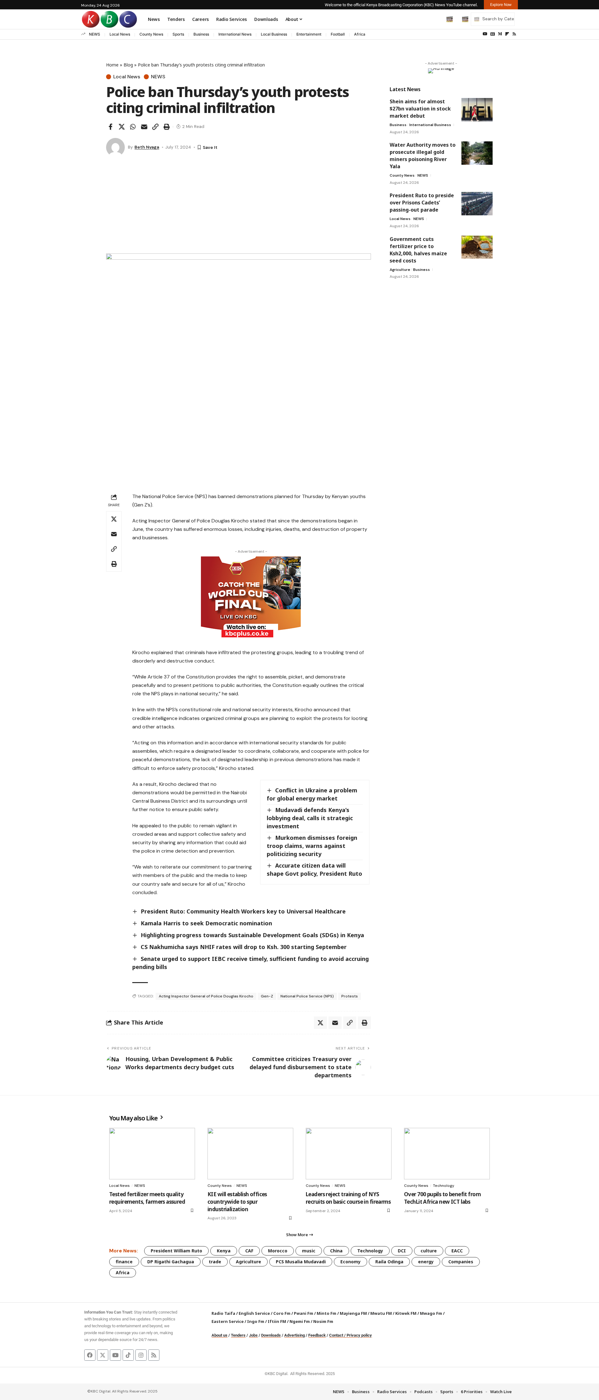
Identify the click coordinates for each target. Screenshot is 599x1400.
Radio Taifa (223, 1313)
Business (201, 34)
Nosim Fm (322, 1321)
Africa (359, 34)
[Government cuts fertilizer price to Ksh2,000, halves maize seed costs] (477, 247)
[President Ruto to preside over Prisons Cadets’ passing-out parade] (477, 203)
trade (215, 1262)
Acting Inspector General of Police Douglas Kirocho (206, 996)
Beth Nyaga (146, 147)
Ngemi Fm (300, 1321)
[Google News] (492, 34)
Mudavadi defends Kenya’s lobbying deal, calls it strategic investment (310, 818)
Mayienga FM (353, 1313)
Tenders (238, 1335)
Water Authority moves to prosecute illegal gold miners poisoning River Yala (422, 155)
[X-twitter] (102, 1355)
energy (426, 1262)
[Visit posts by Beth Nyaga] (115, 147)
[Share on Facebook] (110, 127)
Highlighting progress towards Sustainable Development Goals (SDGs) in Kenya (252, 935)
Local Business (274, 34)
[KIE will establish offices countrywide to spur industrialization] (250, 1153)
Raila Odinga (389, 1262)
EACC (457, 1251)
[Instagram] (141, 1355)
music (308, 1251)
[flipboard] (507, 34)
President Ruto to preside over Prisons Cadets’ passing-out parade (422, 202)
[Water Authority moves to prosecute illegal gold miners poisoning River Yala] (477, 153)
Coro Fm (281, 1313)
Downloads (271, 1335)
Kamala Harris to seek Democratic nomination (206, 923)
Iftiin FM (277, 1321)
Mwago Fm (431, 1313)
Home (112, 65)
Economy (350, 1262)
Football (338, 34)
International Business (430, 124)
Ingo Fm (255, 1321)
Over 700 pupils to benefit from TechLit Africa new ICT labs (442, 1198)
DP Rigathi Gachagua (170, 1262)
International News (234, 34)
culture (429, 1251)
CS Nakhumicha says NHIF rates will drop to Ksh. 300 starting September (244, 947)
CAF (249, 1251)
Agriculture (400, 269)
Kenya (224, 1251)
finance (124, 1262)
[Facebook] (89, 1355)
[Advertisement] (238, 206)
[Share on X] (121, 127)
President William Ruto (176, 1251)
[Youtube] (115, 1355)
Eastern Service (228, 1321)
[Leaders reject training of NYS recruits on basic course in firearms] (349, 1153)
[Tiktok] (128, 1355)
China (336, 1251)
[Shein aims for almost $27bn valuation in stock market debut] (477, 109)
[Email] (144, 127)
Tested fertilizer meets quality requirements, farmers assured (147, 1198)
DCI (402, 1251)
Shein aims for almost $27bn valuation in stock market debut (420, 108)
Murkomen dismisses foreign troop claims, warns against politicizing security (312, 846)
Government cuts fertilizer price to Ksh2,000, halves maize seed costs (418, 249)
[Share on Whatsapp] (133, 127)
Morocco (277, 1251)
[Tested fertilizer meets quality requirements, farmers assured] (152, 1153)
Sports (178, 34)
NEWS (94, 34)
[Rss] (514, 34)
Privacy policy (359, 1335)
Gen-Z (267, 996)
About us (219, 1335)
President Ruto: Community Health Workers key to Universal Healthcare (243, 911)
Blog (128, 65)
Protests (349, 996)
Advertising (294, 1335)
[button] (436, 19)
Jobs (253, 1335)
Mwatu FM (381, 1313)
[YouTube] (485, 34)
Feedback (317, 1335)
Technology (443, 1185)
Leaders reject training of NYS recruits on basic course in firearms (348, 1198)
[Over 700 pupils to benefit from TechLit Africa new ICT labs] (447, 1153)
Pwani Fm (303, 1313)
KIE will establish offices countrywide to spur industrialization (237, 1202)
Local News (120, 34)
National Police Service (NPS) (307, 996)
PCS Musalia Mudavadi (301, 1262)
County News (151, 34)
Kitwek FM (405, 1313)
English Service (254, 1313)
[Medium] (500, 34)
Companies (460, 1262)
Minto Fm (326, 1313)
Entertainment (308, 34)
